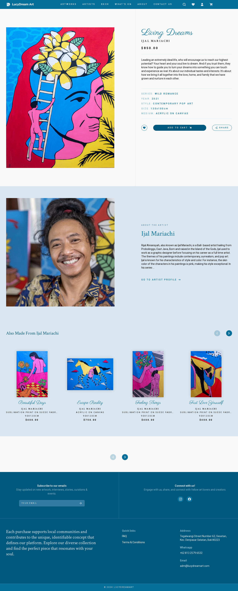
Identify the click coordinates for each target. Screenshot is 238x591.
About (143, 4)
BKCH (105, 4)
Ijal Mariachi (155, 41)
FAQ (124, 536)
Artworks (69, 4)
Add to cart (178, 127)
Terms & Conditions (133, 542)
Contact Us (163, 4)
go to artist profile (159, 279)
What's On (123, 4)
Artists (89, 4)
